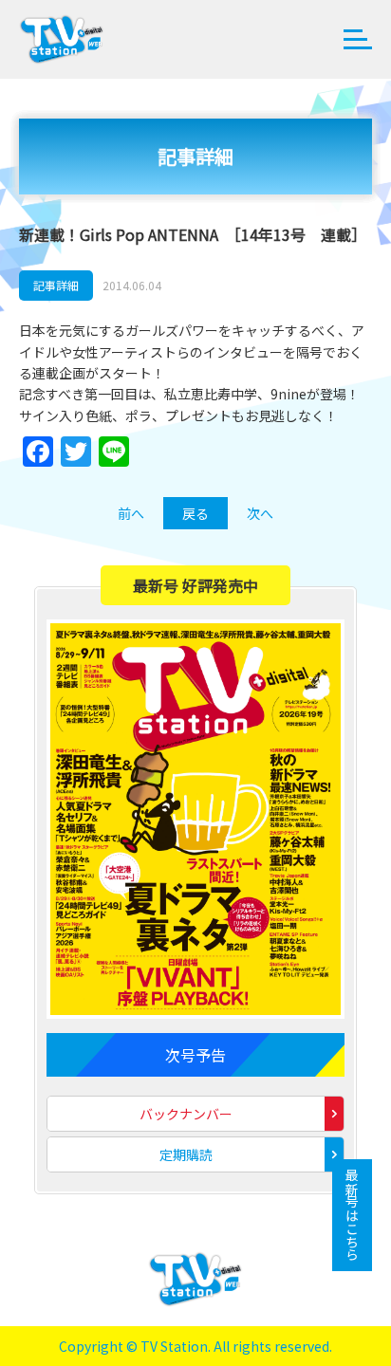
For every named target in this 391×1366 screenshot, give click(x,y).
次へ (260, 513)
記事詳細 (56, 285)
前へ (131, 513)
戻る (195, 513)
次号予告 (195, 1054)
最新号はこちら (352, 1215)
